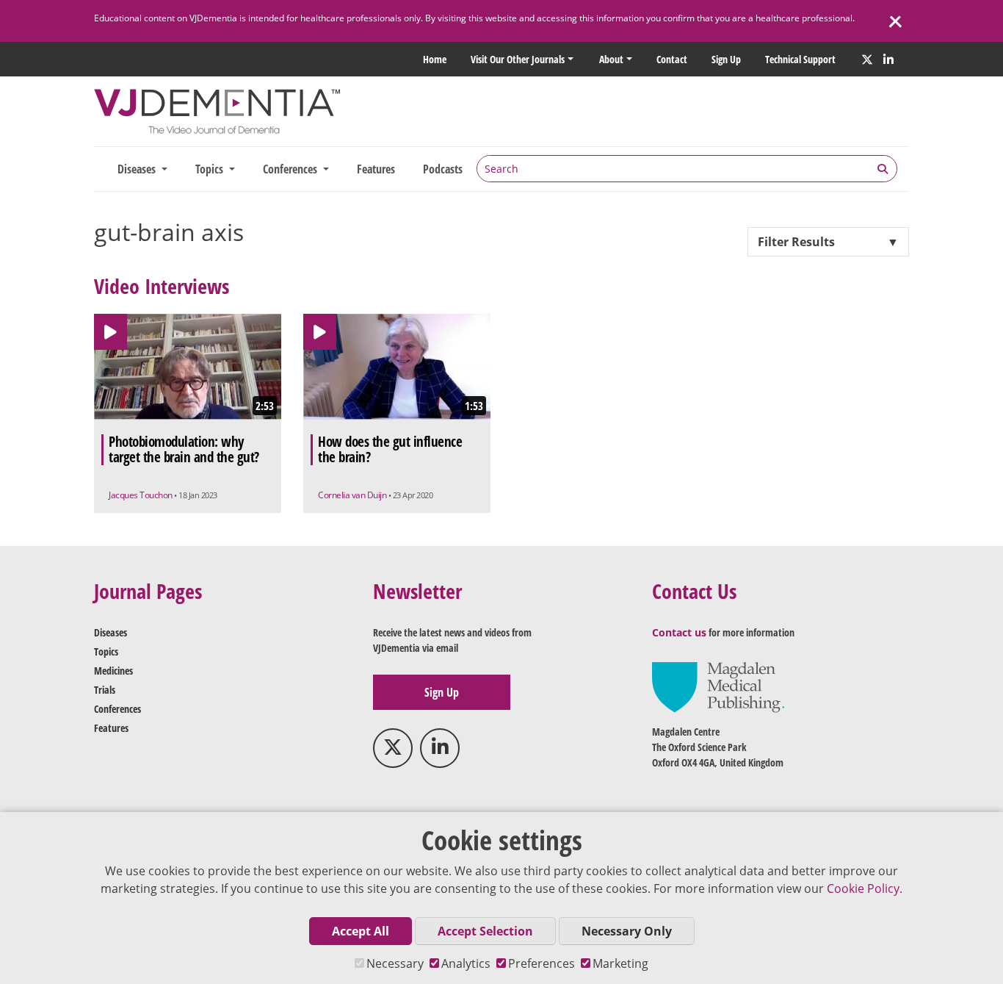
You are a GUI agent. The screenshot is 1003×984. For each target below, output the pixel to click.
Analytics (465, 963)
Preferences (541, 963)
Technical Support (800, 59)
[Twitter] (867, 59)
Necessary (395, 963)
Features (376, 169)
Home (434, 59)
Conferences (117, 709)
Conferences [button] (291, 169)
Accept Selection (485, 931)
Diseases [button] (138, 169)
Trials (104, 690)
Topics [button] (210, 169)
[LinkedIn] (888, 59)
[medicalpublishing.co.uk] (718, 686)
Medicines (113, 671)
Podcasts (443, 169)
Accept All (360, 931)
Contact (671, 59)
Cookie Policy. (864, 888)
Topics (106, 651)
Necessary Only (627, 931)
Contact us (679, 632)
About (611, 59)
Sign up (726, 59)
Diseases (110, 632)
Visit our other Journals (518, 59)
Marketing (620, 963)
